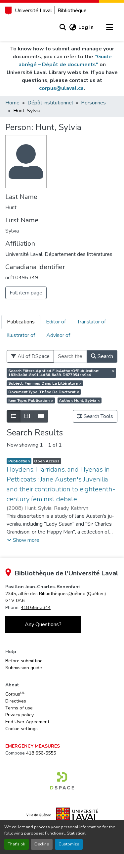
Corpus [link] (15, 694)
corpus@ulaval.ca (61, 88)
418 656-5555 (41, 753)
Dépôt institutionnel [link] (50, 102)
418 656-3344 (36, 607)
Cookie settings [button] (21, 729)
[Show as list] (14, 416)
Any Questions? (43, 624)
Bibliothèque (72, 10)
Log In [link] (86, 27)
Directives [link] (15, 701)
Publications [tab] (21, 321)
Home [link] (12, 102)
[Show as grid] (27, 416)
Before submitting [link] (24, 661)
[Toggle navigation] (109, 27)
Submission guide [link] (23, 668)
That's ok (16, 844)
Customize (69, 844)
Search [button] (104, 356)
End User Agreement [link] (27, 722)
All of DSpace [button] (33, 356)
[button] (63, 27)
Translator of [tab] (91, 321)
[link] (62, 780)
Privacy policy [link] (19, 715)
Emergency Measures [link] (32, 746)
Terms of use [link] (19, 708)
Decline (41, 844)
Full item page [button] (26, 292)
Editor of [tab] (56, 321)
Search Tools (97, 416)
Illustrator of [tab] (21, 335)
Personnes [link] (93, 102)
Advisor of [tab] (58, 335)
